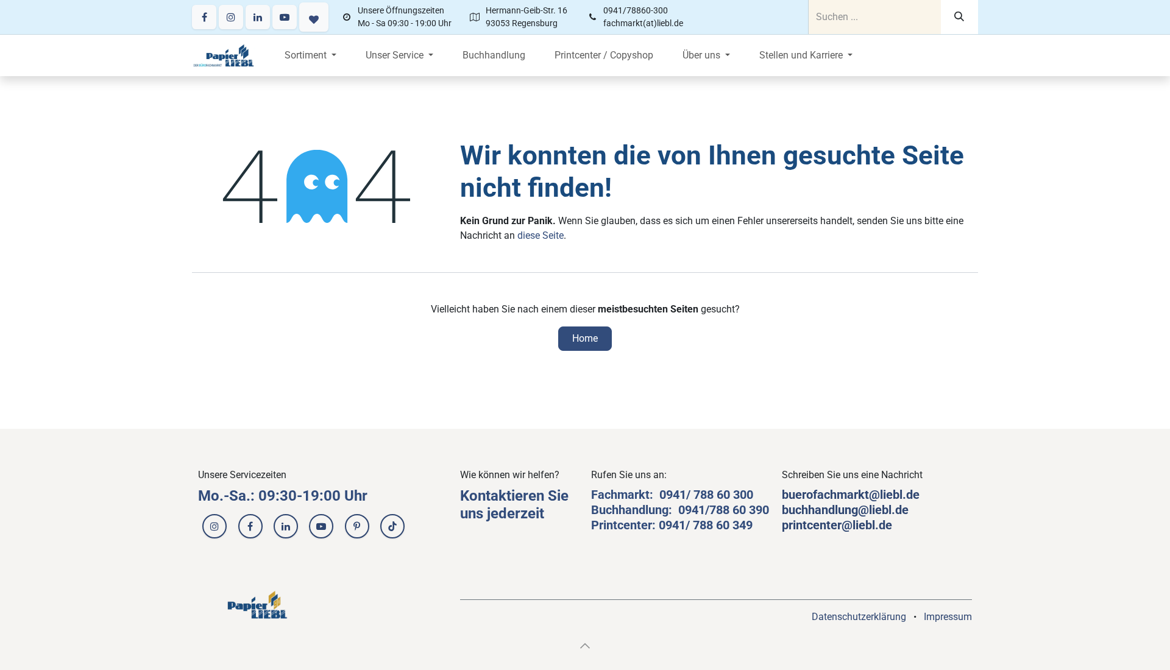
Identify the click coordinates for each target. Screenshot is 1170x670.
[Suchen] (959, 17)
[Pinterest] (357, 526)
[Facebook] (204, 17)
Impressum (948, 616)
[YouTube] (284, 17)
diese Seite (540, 235)
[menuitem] (310, 55)
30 (739, 494)
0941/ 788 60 (696, 494)
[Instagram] (231, 17)
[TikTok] (392, 526)
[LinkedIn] (258, 17)
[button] (585, 645)
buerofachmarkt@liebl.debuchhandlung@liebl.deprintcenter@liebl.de (851, 509)
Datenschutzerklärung (859, 616)
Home (585, 338)
